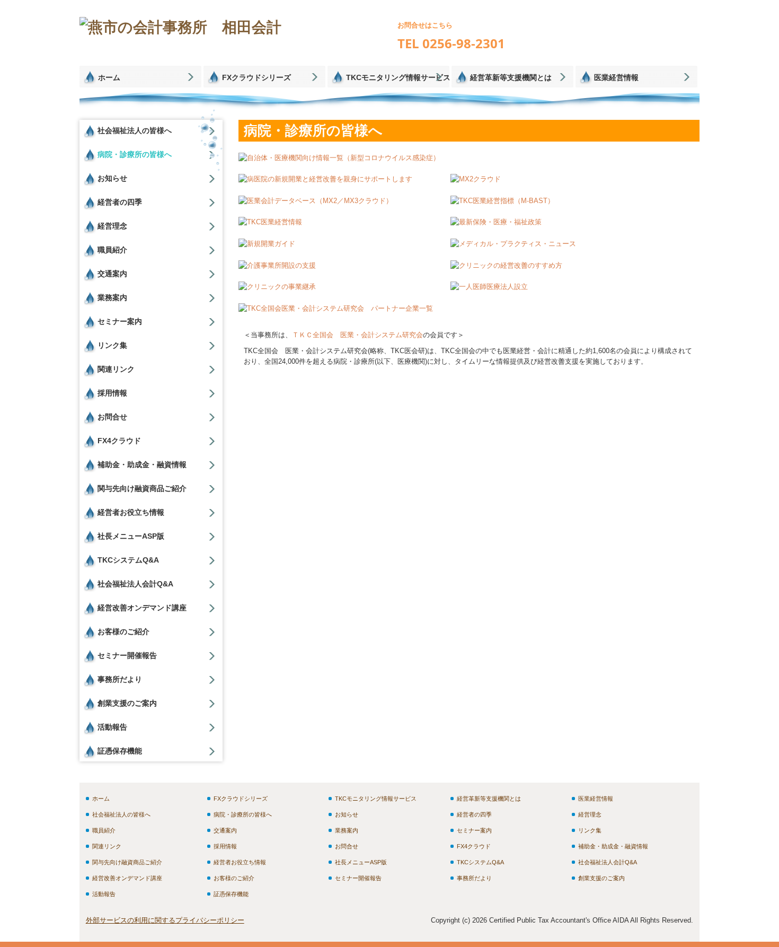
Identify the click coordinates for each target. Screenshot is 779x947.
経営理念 (112, 226)
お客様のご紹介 (123, 631)
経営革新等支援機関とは (511, 77)
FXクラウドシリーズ (256, 77)
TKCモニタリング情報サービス (397, 77)
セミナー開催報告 (127, 655)
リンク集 (112, 345)
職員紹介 (112, 249)
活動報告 (112, 727)
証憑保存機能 (120, 751)
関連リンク (116, 369)
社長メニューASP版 (131, 536)
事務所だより (120, 679)
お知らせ (112, 178)
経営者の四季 (120, 202)
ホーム (109, 77)
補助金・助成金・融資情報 (142, 464)
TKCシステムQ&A (128, 560)
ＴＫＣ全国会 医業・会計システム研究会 (357, 335)
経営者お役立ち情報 (131, 512)
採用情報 (112, 393)
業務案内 (112, 297)
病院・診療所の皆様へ (135, 154)
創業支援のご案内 (127, 703)
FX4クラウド (119, 440)
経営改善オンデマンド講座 (142, 607)
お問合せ (112, 417)
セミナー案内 (120, 321)
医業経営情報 (616, 77)
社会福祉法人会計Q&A (135, 584)
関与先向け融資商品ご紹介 (142, 488)
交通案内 (112, 273)
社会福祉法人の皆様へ (135, 130)
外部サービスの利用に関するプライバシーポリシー (165, 920)
